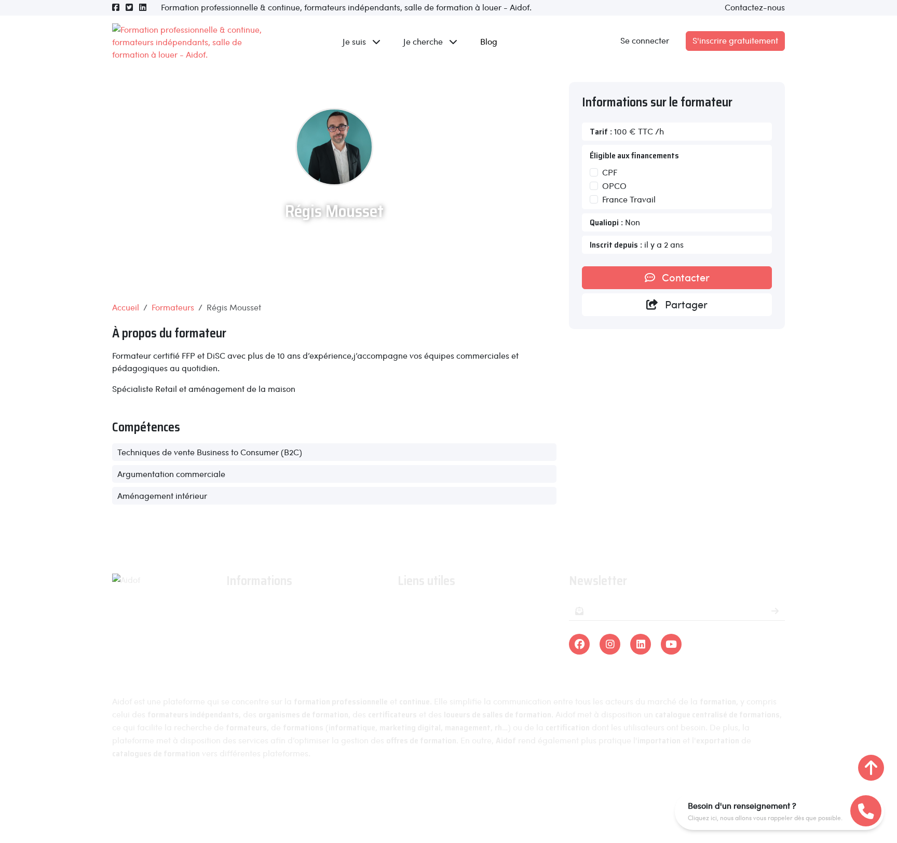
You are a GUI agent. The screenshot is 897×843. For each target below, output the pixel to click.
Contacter (684, 277)
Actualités (244, 623)
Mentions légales (392, 792)
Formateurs (173, 307)
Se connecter (644, 40)
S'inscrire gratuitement (735, 40)
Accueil (125, 307)
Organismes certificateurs (447, 638)
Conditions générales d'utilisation (289, 638)
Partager (685, 304)
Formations (418, 608)
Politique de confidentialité (490, 792)
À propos (243, 608)
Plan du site (578, 792)
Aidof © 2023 (320, 792)
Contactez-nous (755, 7)
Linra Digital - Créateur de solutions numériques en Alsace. (448, 812)
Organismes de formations (448, 623)
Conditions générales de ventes (285, 653)
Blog (488, 41)
